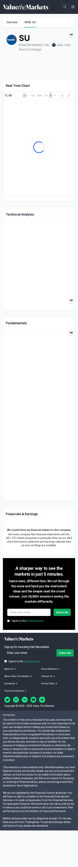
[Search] (65, 7)
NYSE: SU (30, 22)
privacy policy (35, 620)
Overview (12, 22)
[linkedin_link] (25, 700)
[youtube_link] (33, 700)
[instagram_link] (16, 700)
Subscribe (62, 612)
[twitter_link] (7, 700)
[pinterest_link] (42, 700)
